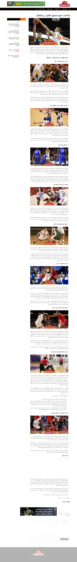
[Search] (7, 9)
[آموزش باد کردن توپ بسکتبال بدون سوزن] (23, 49)
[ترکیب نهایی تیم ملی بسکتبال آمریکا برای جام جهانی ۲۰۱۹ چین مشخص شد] (23, 24)
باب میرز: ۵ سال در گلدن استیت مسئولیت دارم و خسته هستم (14, 38)
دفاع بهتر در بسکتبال (66, 498)
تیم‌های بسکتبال (17, 36)
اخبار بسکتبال (58, 9)
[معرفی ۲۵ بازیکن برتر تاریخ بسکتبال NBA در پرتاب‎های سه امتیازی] (23, 43)
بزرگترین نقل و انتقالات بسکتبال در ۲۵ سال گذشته (13, 55)
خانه (69, 9)
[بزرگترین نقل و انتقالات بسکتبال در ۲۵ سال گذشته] (23, 55)
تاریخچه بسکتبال (43, 9)
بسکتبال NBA (65, 9)
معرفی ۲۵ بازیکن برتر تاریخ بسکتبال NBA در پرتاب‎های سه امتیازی (13, 44)
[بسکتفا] (64, 4)
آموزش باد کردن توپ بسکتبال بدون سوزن (13, 50)
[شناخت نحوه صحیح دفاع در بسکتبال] (49, 31)
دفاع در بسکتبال (60, 498)
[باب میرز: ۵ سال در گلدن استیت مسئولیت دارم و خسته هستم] (23, 38)
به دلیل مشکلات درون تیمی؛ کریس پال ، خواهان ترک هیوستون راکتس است (13, 32)
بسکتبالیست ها (17, 22)
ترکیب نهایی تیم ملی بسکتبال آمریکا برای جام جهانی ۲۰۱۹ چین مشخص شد (13, 25)
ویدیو (38, 9)
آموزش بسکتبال (50, 9)
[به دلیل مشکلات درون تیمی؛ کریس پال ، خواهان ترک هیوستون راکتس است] (23, 31)
